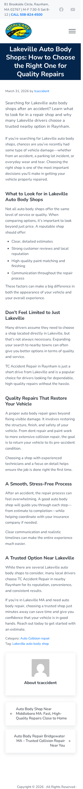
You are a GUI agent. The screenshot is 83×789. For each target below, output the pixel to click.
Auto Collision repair (35, 638)
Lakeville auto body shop (30, 643)
